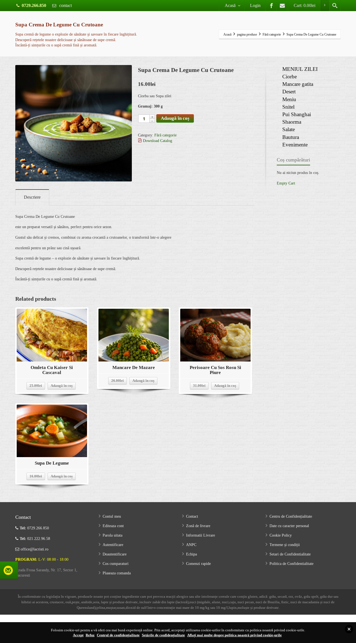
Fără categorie (165, 135)
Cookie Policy (281, 535)
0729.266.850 (34, 5)
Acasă (230, 5)
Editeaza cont (113, 526)
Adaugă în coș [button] (62, 385)
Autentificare (113, 545)
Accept (78, 635)
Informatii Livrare (200, 535)
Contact (192, 516)
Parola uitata (112, 535)
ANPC (191, 545)
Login (255, 5)
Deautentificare (115, 554)
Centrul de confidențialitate (118, 635)
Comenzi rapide (198, 564)
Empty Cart (286, 183)
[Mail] (282, 5)
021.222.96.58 (35, 539)
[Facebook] (271, 5)
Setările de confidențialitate (163, 635)
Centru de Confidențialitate (291, 516)
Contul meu (112, 516)
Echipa (191, 554)
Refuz (90, 635)
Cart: (304, 5)
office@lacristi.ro (34, 549)
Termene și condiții (285, 545)
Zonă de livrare (198, 526)
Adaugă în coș (175, 118)
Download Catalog (157, 141)
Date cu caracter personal (289, 526)
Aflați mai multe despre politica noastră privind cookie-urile (234, 635)
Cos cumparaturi (115, 564)
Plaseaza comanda (117, 573)
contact (65, 5)
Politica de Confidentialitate (291, 564)
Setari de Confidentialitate (290, 554)
